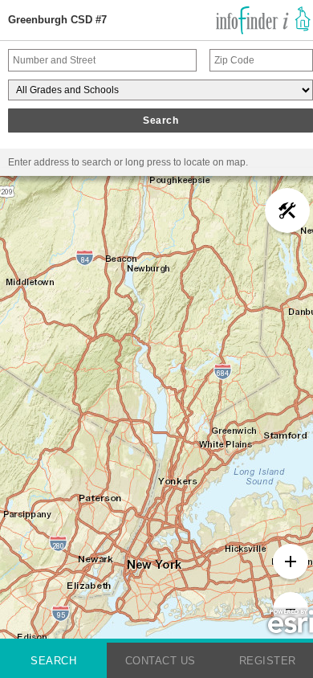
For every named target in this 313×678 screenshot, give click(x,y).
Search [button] (160, 120)
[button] (287, 210)
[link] (263, 20)
